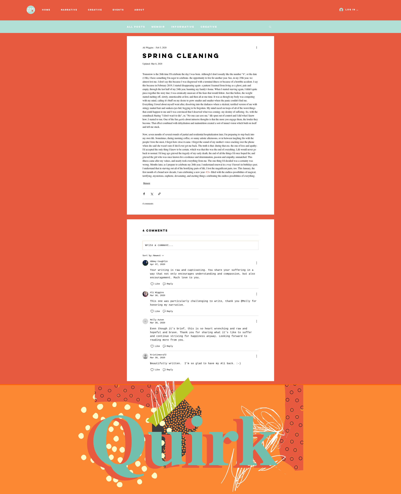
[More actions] (256, 47)
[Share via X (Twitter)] (151, 193)
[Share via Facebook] (144, 193)
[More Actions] (256, 263)
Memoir (158, 26)
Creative (208, 26)
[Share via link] (159, 193)
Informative (182, 26)
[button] (98, 10)
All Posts (136, 26)
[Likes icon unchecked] (152, 284)
